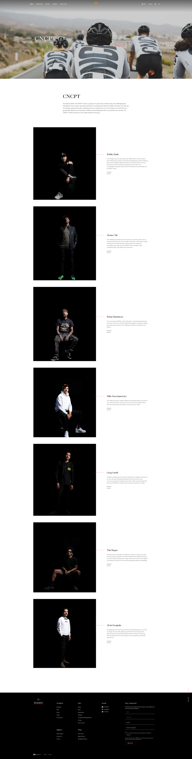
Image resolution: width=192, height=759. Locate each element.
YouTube (105, 712)
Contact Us (59, 736)
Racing (48, 4)
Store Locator (81, 723)
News (79, 709)
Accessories (60, 717)
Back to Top (188, 699)
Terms (45, 754)
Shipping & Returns (82, 739)
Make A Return (81, 736)
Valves (58, 715)
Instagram (108, 710)
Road (58, 709)
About (79, 707)
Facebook (105, 707)
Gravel (58, 712)
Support (54, 4)
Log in (150, 4)
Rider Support (60, 733)
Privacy (80, 720)
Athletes (80, 715)
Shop (31, 4)
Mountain (59, 707)
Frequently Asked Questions (85, 717)
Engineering (39, 4)
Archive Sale (63, 4)
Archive (58, 739)
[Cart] (155, 4)
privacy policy (132, 739)
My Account (81, 733)
